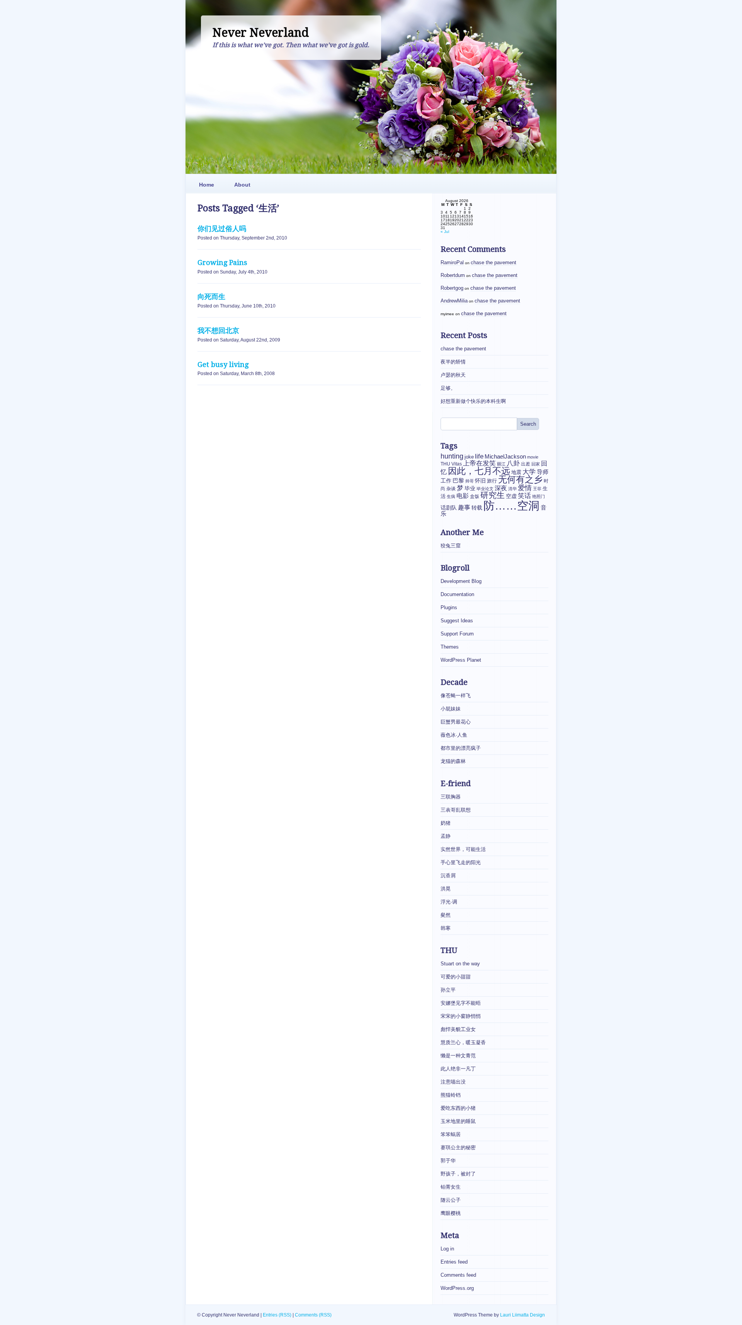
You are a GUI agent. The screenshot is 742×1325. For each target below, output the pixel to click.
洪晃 (446, 889)
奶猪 (446, 823)
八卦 (513, 463)
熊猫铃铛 (451, 1095)
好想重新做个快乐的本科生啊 (473, 401)
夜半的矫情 (453, 362)
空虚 (511, 496)
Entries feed (454, 1262)
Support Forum (457, 634)
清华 (512, 488)
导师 (542, 472)
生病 (451, 496)
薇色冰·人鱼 (454, 735)
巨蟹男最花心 (456, 722)
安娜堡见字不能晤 (461, 1003)
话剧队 (449, 508)
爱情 (525, 488)
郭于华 (448, 1161)
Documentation (457, 594)
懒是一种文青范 (458, 1055)
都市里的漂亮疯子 (461, 748)
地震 (516, 472)
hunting (452, 456)
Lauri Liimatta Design (522, 1315)
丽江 (501, 464)
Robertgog (452, 288)
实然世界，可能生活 (463, 849)
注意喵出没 (453, 1082)
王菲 (537, 488)
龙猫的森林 (453, 761)
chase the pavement (493, 262)
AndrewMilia (454, 301)
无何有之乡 (520, 479)
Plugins (449, 607)
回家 (535, 464)
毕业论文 (485, 488)
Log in (447, 1249)
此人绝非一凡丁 (458, 1069)
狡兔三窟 (451, 546)
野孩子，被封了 (458, 1174)
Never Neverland (261, 32)
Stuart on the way (460, 964)
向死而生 (211, 296)
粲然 (446, 915)
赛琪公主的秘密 (458, 1147)
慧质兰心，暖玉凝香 (463, 1042)
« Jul (445, 231)
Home (206, 185)
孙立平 (448, 990)
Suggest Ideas (457, 620)
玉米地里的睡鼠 (458, 1121)
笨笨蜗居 (451, 1134)
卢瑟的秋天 (453, 375)
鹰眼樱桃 (451, 1213)
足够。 (448, 388)
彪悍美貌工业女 (458, 1029)
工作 (446, 481)
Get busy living (222, 364)
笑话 (524, 495)
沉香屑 (448, 875)
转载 (476, 508)
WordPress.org (457, 1288)
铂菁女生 (451, 1187)
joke (469, 457)
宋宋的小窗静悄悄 (461, 1016)
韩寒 (446, 928)
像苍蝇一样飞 (456, 695)
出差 (525, 464)
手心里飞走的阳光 (461, 862)
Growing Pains (222, 262)
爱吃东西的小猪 (458, 1108)
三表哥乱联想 (456, 810)
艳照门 (538, 496)
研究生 (492, 495)
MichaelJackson (505, 457)
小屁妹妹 (451, 709)
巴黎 (458, 480)
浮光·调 (449, 902)
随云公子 (451, 1200)
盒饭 (474, 496)
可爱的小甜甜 (456, 977)
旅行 (492, 481)
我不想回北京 (218, 330)
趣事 (464, 507)
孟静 (446, 836)
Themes (450, 647)
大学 (529, 472)
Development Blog (461, 581)
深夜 (501, 488)
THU (445, 464)
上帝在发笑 (479, 463)
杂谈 (451, 488)
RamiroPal (452, 262)
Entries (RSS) (277, 1315)
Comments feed (458, 1275)
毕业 (470, 488)
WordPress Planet (461, 660)
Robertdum (453, 275)
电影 (462, 495)
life (479, 456)
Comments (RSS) (313, 1315)
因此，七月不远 (479, 471)
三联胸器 (451, 797)
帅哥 (469, 481)
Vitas (456, 464)
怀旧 (480, 480)
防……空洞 (511, 505)
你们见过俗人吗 (221, 228)
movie (532, 457)
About (242, 185)
